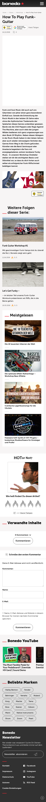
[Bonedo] (13, 3)
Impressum (7, 771)
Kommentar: (8, 569)
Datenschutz (8, 777)
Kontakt (5, 766)
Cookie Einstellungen (11, 788)
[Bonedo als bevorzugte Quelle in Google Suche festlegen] (20, 27)
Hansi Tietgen (33, 27)
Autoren (6, 783)
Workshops (19, 12)
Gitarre (11, 12)
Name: (5, 590)
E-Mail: (5, 601)
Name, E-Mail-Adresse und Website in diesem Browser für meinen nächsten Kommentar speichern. (22, 616)
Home (4, 12)
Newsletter (15, 754)
